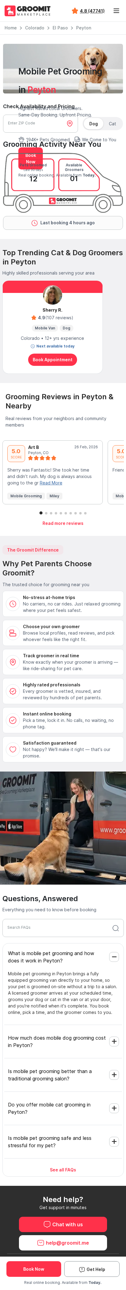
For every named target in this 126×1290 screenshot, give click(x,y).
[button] (41, 512)
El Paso (60, 27)
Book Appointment (52, 359)
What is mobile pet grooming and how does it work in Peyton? (51, 957)
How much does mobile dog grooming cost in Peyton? (57, 1041)
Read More (51, 482)
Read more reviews (63, 523)
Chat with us (67, 1224)
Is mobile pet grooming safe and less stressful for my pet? (49, 1141)
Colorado (34, 27)
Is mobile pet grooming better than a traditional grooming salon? (50, 1075)
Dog (93, 123)
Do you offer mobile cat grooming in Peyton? (49, 1108)
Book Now (33, 1269)
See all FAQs (63, 1169)
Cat (112, 123)
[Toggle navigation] (116, 11)
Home (11, 27)
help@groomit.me (67, 1243)
